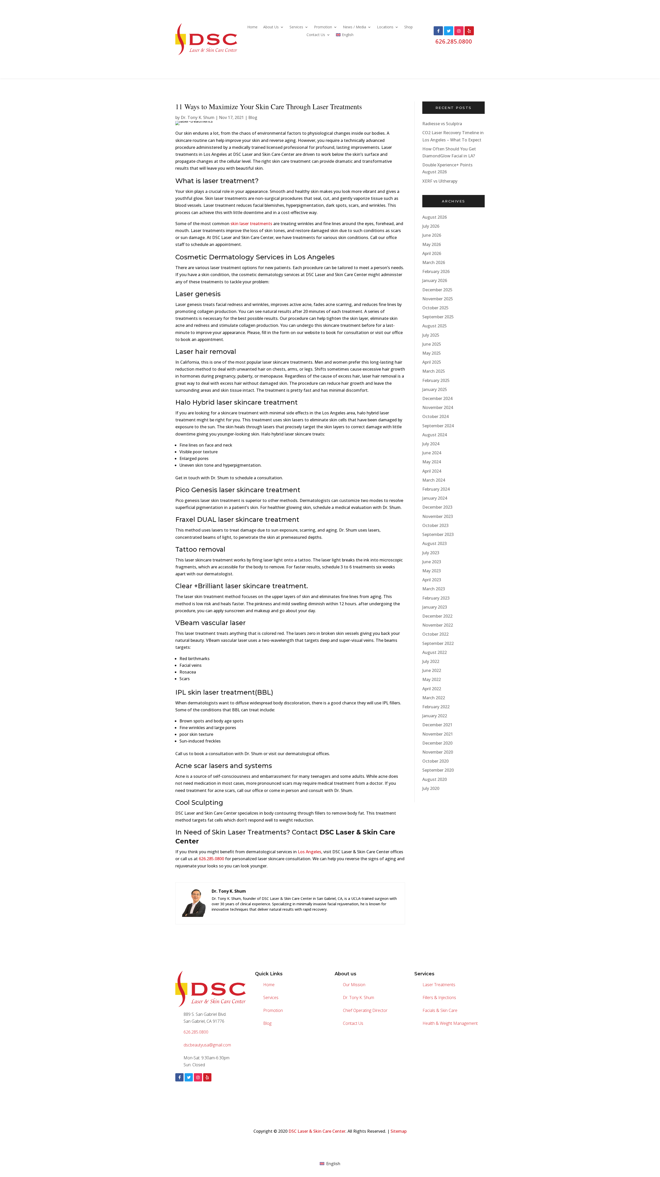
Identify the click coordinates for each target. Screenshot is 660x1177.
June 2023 (431, 562)
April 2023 (431, 580)
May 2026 (431, 244)
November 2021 (437, 734)
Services (296, 27)
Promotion (323, 27)
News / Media (354, 27)
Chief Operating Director (365, 1010)
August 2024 (434, 435)
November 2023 (437, 516)
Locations (385, 27)
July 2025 (430, 335)
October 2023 (435, 525)
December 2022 (437, 616)
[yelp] (207, 1077)
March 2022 (433, 698)
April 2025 (431, 362)
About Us (271, 27)
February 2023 (436, 598)
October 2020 (435, 761)
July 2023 (430, 553)
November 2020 (437, 752)
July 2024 (430, 444)
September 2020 (438, 770)
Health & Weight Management (450, 1023)
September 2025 (438, 317)
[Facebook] (179, 1077)
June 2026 (431, 235)
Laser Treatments (439, 984)
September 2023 (438, 534)
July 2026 (430, 226)
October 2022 (435, 634)
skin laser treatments (251, 223)
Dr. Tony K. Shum (197, 117)
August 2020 (434, 779)
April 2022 (431, 689)
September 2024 (438, 426)
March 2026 (433, 262)
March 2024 (433, 480)
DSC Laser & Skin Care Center (316, 1131)
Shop (408, 27)
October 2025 (435, 308)
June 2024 (431, 453)
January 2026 (434, 280)
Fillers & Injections (439, 997)
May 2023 (431, 571)
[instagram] (198, 1077)
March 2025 (433, 371)
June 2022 (431, 670)
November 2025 (437, 299)
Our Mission (354, 984)
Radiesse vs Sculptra (442, 123)
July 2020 (430, 788)
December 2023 (437, 507)
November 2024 (437, 407)
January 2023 (434, 607)
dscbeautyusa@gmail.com (207, 1045)
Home (252, 27)
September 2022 (438, 643)
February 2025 (436, 380)
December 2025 (437, 290)
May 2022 (431, 679)
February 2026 (436, 271)
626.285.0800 (453, 41)
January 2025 (434, 389)
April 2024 (431, 471)
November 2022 (437, 625)
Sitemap (399, 1131)
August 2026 (434, 217)
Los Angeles (309, 852)
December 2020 (437, 743)
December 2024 (437, 398)
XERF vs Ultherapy (439, 181)
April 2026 (431, 253)
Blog (252, 117)
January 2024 (434, 498)
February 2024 (436, 489)
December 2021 (437, 725)
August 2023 (434, 543)
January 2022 (434, 716)
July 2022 (430, 661)
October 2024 (435, 416)
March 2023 (433, 589)
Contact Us (316, 35)
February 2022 (436, 707)
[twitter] (189, 1077)
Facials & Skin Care (440, 1010)
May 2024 (431, 462)
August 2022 (434, 652)
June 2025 (431, 344)
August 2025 (434, 326)
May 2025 (431, 353)
